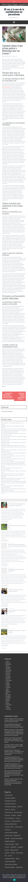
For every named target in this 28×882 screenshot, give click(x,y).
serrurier (10, 855)
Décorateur (7, 821)
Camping (19, 815)
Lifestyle (8, 686)
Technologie (8, 704)
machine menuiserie (9, 844)
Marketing (8, 691)
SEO (6, 855)
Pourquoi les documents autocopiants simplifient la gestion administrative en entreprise (13, 760)
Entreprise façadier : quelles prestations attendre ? (21, 396)
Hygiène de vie (17, 835)
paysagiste (20, 847)
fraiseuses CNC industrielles (11, 832)
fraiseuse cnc (8, 829)
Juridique (8, 684)
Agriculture (11, 629)
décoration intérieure (16, 821)
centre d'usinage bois (9, 818)
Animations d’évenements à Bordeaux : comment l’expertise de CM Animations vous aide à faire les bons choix (13, 447)
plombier (13, 852)
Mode (7, 693)
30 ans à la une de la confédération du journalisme (14, 12)
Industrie (8, 678)
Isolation (8, 683)
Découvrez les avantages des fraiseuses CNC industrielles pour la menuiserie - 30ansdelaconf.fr (13, 772)
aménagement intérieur (10, 803)
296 (4, 648)
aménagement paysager (10, 806)
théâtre (17, 858)
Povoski (15, 56)
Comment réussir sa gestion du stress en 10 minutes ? (14, 429)
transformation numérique (11, 864)
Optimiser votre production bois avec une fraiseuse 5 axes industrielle (13, 775)
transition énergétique (10, 867)
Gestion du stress (9, 835)
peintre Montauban (6, 87)
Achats (7, 661)
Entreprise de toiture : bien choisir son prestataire (13, 473)
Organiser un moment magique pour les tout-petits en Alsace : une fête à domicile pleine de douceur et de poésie (13, 734)
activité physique (8, 795)
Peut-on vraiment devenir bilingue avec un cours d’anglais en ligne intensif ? (16, 504)
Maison (4, 386)
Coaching (8, 668)
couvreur (18, 818)
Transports (8, 709)
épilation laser (19, 867)
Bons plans (11, 608)
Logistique (8, 687)
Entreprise (8, 673)
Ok (14, 879)
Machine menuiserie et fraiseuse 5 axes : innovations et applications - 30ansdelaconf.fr (13, 780)
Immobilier (8, 677)
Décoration (8, 671)
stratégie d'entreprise (10, 858)
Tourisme (8, 707)
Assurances (8, 664)
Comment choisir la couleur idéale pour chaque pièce (14, 481)
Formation (10, 502)
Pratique (10, 588)
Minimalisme (14, 847)
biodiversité (7, 815)
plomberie (7, 852)
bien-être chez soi (9, 812)
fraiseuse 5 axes (18, 826)
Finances (8, 674)
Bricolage (13, 815)
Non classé (11, 543)
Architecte (19, 806)
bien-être (13, 809)
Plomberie (8, 696)
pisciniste (7, 850)
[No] (26, 877)
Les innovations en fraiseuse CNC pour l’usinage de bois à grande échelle (13, 783)
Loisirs (10, 524)
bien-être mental (18, 812)
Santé (7, 702)
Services (8, 703)
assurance (7, 809)
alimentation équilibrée (10, 798)
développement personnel (11, 824)
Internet (7, 681)
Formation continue (9, 826)
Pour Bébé (8, 697)
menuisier (7, 847)
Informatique (9, 680)
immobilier (7, 838)
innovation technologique (16, 838)
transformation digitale (10, 861)
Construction (9, 670)
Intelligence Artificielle (10, 841)
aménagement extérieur (10, 800)
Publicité (8, 700)
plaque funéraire (14, 850)
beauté (7, 665)
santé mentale (19, 852)
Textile (7, 706)
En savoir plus (4, 521)
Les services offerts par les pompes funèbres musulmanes (15, 590)
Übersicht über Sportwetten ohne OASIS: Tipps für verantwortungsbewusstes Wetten (17, 545)
